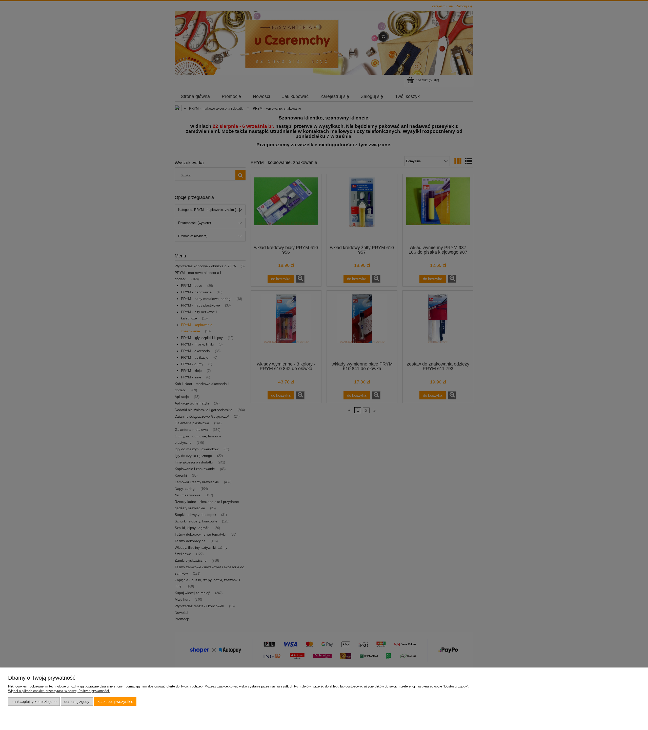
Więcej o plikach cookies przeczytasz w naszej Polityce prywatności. (59, 691)
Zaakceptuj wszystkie (115, 701)
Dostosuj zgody (76, 701)
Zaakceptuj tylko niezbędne (34, 701)
